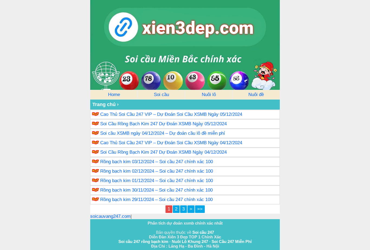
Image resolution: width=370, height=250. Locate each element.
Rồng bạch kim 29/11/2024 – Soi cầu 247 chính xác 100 (156, 199)
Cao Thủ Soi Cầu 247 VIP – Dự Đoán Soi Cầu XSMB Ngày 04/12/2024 (171, 142)
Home (114, 94)
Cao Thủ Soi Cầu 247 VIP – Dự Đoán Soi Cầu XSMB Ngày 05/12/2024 (171, 114)
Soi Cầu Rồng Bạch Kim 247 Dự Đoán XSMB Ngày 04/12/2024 (163, 152)
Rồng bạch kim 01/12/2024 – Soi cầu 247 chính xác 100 (156, 180)
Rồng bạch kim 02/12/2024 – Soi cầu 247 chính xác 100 (156, 171)
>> (200, 209)
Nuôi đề (256, 94)
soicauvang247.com (110, 216)
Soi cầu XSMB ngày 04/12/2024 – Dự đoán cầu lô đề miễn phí (162, 133)
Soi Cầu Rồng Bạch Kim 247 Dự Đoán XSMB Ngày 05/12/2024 (163, 123)
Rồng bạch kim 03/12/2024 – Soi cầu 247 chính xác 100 (156, 161)
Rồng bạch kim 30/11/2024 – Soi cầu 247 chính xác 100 (156, 190)
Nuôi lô (209, 94)
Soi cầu (161, 94)
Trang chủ (104, 104)
